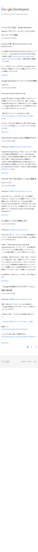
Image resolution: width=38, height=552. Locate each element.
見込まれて (6, 169)
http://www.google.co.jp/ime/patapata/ (14, 329)
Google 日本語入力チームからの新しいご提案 (17, 321)
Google (23, 361)
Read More (4, 75)
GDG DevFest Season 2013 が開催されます (18, 137)
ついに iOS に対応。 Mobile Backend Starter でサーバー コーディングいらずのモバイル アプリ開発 (18, 31)
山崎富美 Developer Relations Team (20, 147)
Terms (35, 361)
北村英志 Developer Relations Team (20, 191)
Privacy (29, 361)
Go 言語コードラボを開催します (14, 220)
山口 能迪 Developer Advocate (18, 230)
